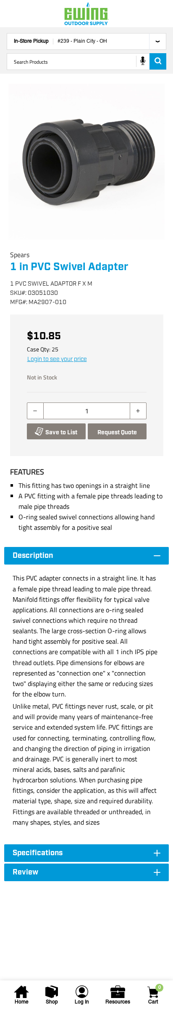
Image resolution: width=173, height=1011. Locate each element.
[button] (86, 162)
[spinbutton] (87, 411)
